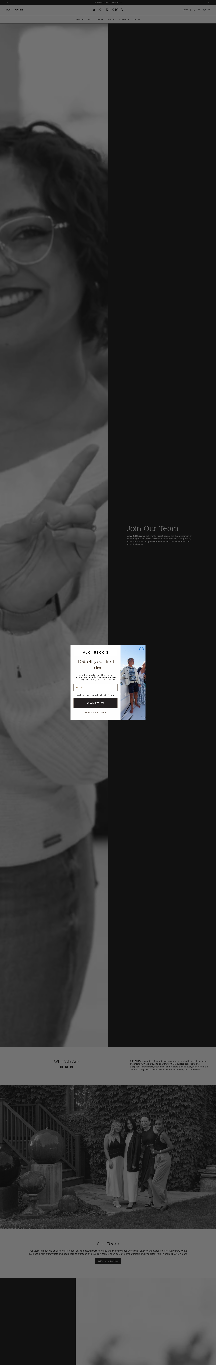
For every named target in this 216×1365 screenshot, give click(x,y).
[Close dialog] (142, 649)
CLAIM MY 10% (95, 703)
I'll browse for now (95, 712)
